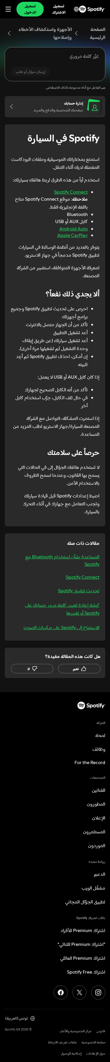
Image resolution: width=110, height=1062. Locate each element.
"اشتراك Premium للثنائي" (81, 944)
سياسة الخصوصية (93, 1042)
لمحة (100, 735)
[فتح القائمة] (8, 9)
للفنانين (98, 790)
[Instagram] (98, 992)
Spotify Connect (71, 192)
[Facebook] (61, 992)
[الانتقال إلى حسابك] (13, 107)
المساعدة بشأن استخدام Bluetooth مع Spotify (62, 560)
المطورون (96, 804)
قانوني (100, 1031)
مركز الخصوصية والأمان (76, 1031)
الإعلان (98, 817)
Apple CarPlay (72, 235)
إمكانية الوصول (71, 1053)
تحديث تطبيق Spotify (78, 590)
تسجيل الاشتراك (58, 9)
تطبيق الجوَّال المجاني (85, 901)
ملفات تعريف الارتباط (62, 1042)
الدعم (99, 874)
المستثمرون (94, 831)
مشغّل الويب (93, 888)
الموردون (96, 845)
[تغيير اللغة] (76, 9)
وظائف (98, 749)
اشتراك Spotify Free (86, 972)
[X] (79, 992)
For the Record (90, 762)
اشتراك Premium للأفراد (82, 930)
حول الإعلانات (95, 1053)
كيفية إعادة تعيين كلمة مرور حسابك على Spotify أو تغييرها (62, 609)
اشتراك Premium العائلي (82, 958)
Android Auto (73, 228)
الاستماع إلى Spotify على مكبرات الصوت (61, 627)
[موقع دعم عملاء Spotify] (92, 9)
